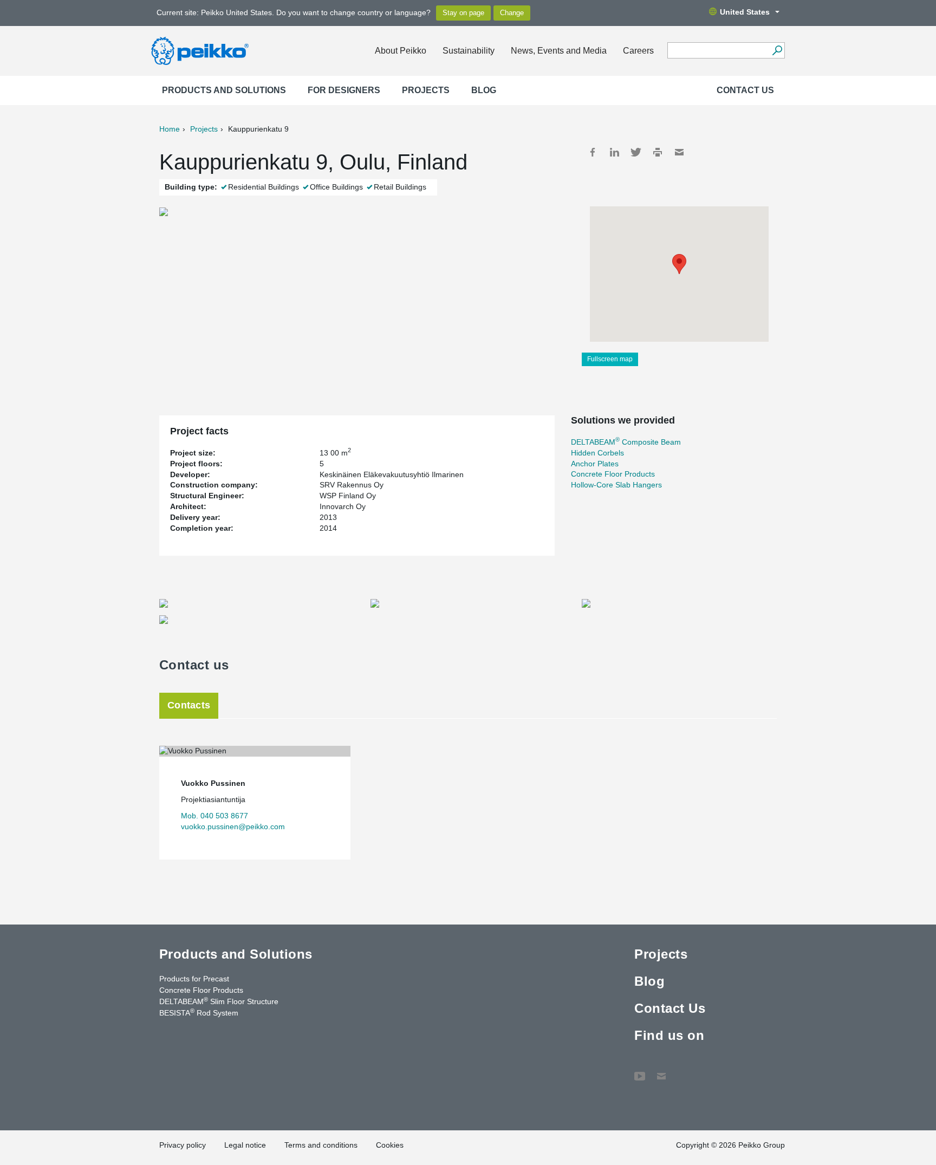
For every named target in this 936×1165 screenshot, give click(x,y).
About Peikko (400, 50)
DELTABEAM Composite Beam (626, 442)
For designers (344, 90)
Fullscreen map (610, 359)
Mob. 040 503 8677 (214, 815)
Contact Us (745, 90)
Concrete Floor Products (613, 474)
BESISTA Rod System (198, 1012)
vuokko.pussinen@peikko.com (233, 826)
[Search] (777, 50)
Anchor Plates (595, 463)
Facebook (592, 152)
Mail (679, 152)
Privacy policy (182, 1145)
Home (169, 129)
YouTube (639, 1070)
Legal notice (245, 1145)
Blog (483, 90)
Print (657, 152)
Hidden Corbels (597, 452)
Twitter (635, 152)
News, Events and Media (559, 50)
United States (745, 12)
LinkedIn (614, 152)
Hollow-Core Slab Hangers (616, 484)
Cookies (390, 1145)
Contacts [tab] (188, 705)
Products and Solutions (224, 90)
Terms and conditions (321, 1145)
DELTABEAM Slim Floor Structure (218, 1001)
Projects (426, 90)
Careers (638, 50)
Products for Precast (194, 978)
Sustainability (469, 50)
